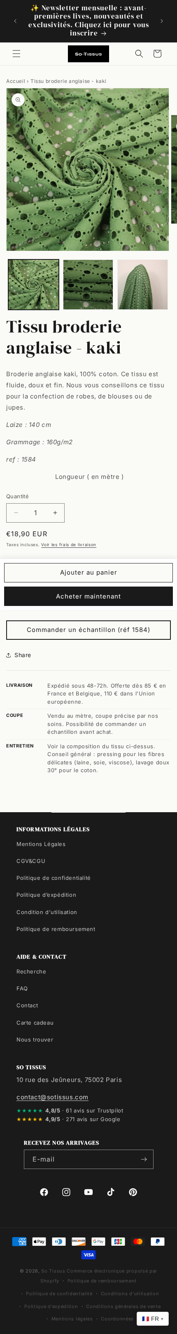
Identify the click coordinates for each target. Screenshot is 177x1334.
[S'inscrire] (144, 1159)
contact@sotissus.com (52, 1097)
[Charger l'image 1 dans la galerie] (33, 284)
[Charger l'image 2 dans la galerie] (88, 284)
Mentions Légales (41, 844)
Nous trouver (34, 1039)
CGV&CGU (30, 861)
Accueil (15, 81)
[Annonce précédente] (15, 21)
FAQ (22, 988)
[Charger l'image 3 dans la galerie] (142, 284)
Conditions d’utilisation (130, 1293)
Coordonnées (117, 1319)
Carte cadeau (35, 1022)
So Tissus (54, 1271)
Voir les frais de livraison (68, 544)
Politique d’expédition (46, 894)
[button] (16, 54)
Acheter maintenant (88, 596)
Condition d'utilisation (46, 912)
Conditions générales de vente (123, 1306)
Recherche (31, 971)
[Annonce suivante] (162, 21)
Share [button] (22, 654)
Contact (27, 1005)
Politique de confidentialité (53, 877)
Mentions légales (72, 1319)
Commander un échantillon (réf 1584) (88, 630)
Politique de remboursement (55, 929)
